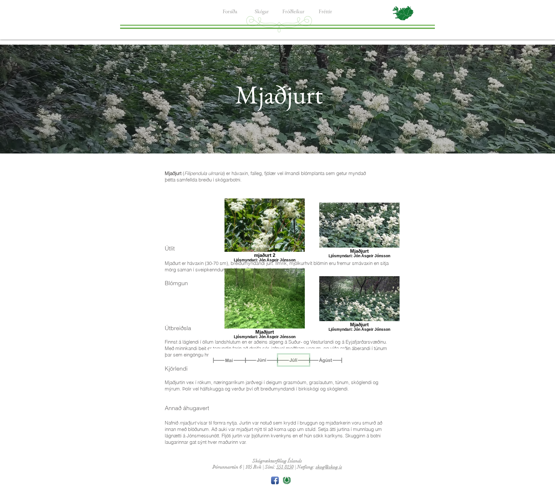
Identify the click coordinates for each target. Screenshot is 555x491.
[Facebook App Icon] (275, 480)
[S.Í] (287, 480)
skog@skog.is (329, 467)
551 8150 (285, 467)
